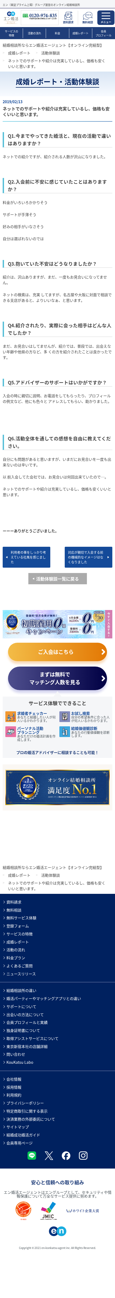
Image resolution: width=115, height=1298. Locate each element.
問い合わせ (15, 1054)
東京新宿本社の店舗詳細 (27, 1046)
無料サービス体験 (21, 917)
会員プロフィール (103, 33)
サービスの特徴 (11, 33)
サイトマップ (17, 1126)
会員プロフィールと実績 (27, 1022)
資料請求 (13, 902)
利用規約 (13, 1095)
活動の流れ (34, 33)
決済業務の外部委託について (30, 1119)
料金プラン (15, 957)
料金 (57, 33)
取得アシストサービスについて (32, 1038)
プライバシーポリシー (25, 1103)
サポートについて (21, 1006)
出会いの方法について (25, 1014)
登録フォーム (17, 925)
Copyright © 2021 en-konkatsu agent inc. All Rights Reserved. (57, 1248)
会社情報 (13, 1079)
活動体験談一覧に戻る (57, 578)
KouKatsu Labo (19, 1062)
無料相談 (13, 910)
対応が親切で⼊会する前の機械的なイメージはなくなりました (85, 557)
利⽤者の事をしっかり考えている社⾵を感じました (28, 557)
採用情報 (13, 1087)
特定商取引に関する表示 (27, 1111)
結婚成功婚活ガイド (23, 1134)
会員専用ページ (19, 1142)
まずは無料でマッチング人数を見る (54, 678)
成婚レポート (80, 33)
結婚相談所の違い (21, 990)
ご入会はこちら (56, 652)
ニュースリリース (21, 973)
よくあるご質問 (19, 965)
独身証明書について (23, 1030)
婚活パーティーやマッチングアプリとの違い (43, 998)
